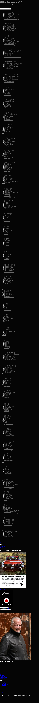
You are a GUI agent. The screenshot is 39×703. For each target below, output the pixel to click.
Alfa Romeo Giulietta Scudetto (9, 122)
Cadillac (3, 183)
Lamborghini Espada (7, 325)
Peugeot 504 (6, 421)
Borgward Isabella (7, 182)
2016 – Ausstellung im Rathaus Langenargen (11, 513)
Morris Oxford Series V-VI (8, 149)
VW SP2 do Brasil (7, 496)
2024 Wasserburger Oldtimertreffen (9, 40)
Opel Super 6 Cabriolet (7, 418)
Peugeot (3, 420)
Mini (3, 377)
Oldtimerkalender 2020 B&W (9, 516)
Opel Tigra (6, 419)
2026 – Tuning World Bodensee (9, 27)
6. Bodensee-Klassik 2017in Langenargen (8, 70)
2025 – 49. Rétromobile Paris (8, 35)
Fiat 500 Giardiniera (7, 255)
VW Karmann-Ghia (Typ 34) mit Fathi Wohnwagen (12, 489)
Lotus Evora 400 (6, 337)
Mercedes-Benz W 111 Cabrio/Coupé (10, 364)
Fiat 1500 (5, 252)
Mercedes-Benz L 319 (7, 390)
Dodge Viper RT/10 (7, 205)
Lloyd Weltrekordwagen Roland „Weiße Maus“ (11, 181)
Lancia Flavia (6, 332)
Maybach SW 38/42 (7, 355)
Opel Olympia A (6, 414)
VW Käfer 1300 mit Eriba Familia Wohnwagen (11, 484)
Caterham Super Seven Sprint (9, 336)
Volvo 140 (5, 500)
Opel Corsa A (6, 399)
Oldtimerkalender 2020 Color (9, 517)
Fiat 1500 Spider (6, 245)
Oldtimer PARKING (7, 534)
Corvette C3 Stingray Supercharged (9, 197)
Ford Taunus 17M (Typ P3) (8, 263)
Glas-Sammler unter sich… (8, 84)
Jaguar (3, 302)
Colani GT (6, 90)
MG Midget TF (6, 374)
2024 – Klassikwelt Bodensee (9, 38)
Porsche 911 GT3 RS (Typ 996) (9, 435)
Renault (3, 452)
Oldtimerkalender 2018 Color (9, 521)
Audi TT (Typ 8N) (7, 139)
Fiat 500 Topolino (7, 256)
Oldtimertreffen (4, 22)
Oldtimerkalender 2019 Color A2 (9, 519)
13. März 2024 (2, 546)
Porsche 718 (6, 432)
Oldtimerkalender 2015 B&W (9, 527)
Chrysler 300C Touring (8, 207)
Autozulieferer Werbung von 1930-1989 (10, 531)
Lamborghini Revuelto (7, 329)
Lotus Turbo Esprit (7, 338)
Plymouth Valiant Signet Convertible (10, 206)
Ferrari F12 (6, 236)
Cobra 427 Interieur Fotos (8, 113)
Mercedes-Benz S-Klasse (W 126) (9, 371)
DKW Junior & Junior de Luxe (9, 144)
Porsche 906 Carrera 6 (7, 433)
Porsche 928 (6, 448)
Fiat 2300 (5, 253)
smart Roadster (6, 475)
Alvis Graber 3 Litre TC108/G (9, 127)
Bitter (3, 159)
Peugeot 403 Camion (7, 423)
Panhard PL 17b (6, 103)
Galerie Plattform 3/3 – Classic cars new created (11, 510)
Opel (3, 396)
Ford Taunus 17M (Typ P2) (8, 262)
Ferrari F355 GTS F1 (7, 237)
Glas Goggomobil (7, 287)
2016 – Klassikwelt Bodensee (9, 75)
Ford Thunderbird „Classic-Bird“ (9, 268)
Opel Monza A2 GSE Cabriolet (9, 406)
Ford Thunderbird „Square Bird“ (9, 269)
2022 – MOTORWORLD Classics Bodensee (11, 51)
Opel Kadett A (6, 401)
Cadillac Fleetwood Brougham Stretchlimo (11, 186)
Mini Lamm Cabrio (7, 379)
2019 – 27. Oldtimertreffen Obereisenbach (11, 56)
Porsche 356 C (6, 430)
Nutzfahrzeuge (4, 389)
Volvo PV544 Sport (7, 505)
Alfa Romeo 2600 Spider (8, 117)
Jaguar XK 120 (6, 314)
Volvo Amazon (6, 504)
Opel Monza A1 (6, 405)
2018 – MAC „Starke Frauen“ (9, 15)
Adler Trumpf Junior (7, 87)
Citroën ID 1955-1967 (7, 214)
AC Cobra (3, 111)
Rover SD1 (6, 464)
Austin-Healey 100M (7, 146)
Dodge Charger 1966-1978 (8, 201)
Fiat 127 (5, 244)
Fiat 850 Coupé (6, 257)
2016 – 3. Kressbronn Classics (9, 72)
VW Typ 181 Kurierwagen (8, 495)
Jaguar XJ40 (6, 305)
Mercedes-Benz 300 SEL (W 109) (9, 367)
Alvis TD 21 (6, 129)
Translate (7, 608)
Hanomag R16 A (7, 291)
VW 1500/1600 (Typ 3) (8, 488)
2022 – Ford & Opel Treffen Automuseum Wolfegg (12, 50)
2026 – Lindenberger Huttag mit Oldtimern (11, 28)
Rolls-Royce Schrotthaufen (8, 460)
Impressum (4, 540)
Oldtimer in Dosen (7, 533)
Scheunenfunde (4, 80)
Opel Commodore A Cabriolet (9, 398)
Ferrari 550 (6, 233)
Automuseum (4, 11)
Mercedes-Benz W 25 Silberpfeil (9, 353)
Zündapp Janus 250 (7, 110)
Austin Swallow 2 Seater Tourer (9, 318)
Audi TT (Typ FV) (7, 140)
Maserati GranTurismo (7, 343)
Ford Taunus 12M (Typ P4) (8, 267)
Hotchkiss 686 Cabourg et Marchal (9, 294)
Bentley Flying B (7, 158)
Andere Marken (4, 86)
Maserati (3, 340)
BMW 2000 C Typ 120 (8, 167)
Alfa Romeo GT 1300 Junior (8, 120)
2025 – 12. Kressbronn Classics (9, 30)
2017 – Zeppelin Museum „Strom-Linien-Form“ (12, 18)
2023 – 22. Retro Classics (8, 46)
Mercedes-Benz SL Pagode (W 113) (10, 366)
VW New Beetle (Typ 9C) (8, 498)
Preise (3, 537)
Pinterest (3, 693)
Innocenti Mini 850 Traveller (8, 300)
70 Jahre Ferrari (6, 228)
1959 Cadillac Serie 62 (7, 184)
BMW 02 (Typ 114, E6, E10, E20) (9, 168)
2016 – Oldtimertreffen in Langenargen (10, 77)
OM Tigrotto (6, 391)
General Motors (4, 274)
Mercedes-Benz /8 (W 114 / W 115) (9, 368)
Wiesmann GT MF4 (7, 507)
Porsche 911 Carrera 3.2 (8, 434)
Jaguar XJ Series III (7, 307)
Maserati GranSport (7, 342)
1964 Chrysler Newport (8, 199)
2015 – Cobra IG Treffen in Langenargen (10, 114)
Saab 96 (5, 468)
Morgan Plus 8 (6, 382)
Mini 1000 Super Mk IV (8, 378)
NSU (3, 384)
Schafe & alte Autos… (7, 83)
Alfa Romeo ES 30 (7, 119)
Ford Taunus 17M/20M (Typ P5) (9, 264)
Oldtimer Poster (4, 530)
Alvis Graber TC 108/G (8, 128)
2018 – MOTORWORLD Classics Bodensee (11, 64)
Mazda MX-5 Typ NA (7, 98)
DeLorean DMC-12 (7, 92)
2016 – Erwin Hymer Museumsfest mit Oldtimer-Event (13, 74)
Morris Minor (6, 154)
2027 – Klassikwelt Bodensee (9, 23)
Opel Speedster (6, 410)
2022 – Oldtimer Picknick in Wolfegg (10, 48)
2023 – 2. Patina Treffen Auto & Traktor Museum (12, 41)
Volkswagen (4, 480)
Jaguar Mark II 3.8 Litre (8, 312)
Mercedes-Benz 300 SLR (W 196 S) (10, 358)
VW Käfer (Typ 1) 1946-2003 (9, 482)
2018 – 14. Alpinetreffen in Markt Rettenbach (11, 66)
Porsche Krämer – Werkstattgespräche (10, 440)
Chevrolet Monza (7, 193)
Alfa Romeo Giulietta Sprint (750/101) (10, 123)
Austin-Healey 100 (7, 152)
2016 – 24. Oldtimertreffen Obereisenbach (11, 73)
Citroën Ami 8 (6, 211)
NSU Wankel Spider (7, 388)
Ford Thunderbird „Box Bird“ (9, 271)
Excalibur (3, 225)
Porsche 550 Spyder (7, 431)
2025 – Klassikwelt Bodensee (9, 32)
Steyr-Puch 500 (6, 250)
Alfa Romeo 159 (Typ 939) (8, 116)
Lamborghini (4, 323)
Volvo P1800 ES (6, 502)
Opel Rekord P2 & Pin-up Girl (9, 416)
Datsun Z (5, 222)
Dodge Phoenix (6, 204)
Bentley (3, 155)
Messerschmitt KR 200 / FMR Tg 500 (10, 100)
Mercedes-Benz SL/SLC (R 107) (9, 370)
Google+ (3, 692)
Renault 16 (6, 453)
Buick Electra (6, 277)
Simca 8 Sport (6, 471)
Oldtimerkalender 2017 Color (9, 523)
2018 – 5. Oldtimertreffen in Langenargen (10, 65)
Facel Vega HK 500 (7, 93)
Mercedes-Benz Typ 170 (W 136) (9, 352)
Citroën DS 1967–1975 (8, 213)
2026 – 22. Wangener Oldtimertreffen (10, 26)
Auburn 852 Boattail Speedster (9, 88)
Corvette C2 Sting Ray (7, 195)
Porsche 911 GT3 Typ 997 (8, 436)
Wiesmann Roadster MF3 (8, 508)
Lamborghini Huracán (7, 327)
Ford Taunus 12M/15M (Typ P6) (9, 265)
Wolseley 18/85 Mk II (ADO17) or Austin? (11, 150)
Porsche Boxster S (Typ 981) (8, 449)
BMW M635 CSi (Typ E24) (8, 169)
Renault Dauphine (7, 458)
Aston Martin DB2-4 (7, 131)
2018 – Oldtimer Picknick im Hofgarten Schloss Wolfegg (13, 63)
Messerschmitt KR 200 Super (9, 101)
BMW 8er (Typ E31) (7, 174)
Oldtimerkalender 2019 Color (9, 518)
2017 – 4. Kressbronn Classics (9, 67)
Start (3, 10)
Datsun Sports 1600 (7, 221)
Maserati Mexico (6, 345)
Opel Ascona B (6, 397)
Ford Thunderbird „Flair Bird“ (9, 270)
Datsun (3, 220)
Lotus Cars (4, 335)
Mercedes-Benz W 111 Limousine (9, 363)
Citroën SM (6, 215)
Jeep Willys (4, 319)
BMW (3, 160)
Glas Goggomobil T (7, 288)
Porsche (3, 427)
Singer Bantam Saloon (7, 107)
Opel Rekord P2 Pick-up (8, 409)
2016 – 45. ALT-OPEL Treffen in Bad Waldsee (11, 76)
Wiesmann (3, 506)
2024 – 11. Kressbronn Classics (9, 37)
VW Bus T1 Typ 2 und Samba (9, 485)
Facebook (3, 690)
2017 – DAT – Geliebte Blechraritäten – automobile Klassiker (10, 512)
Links (3, 529)
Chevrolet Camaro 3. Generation (9, 189)
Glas (3, 284)
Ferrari (3, 227)
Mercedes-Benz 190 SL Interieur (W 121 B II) (11, 360)
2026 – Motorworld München (9, 12)
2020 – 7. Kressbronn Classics (9, 54)
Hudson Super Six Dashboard (9, 297)
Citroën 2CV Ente (7, 216)
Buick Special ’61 (7, 279)
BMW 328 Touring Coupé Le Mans (10, 162)
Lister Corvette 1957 (7, 95)
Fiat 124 (5, 243)
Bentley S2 (6, 156)
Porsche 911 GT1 (7, 443)
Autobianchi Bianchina (7, 242)
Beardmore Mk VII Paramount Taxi (10, 89)
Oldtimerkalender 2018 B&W (9, 522)
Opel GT (5, 412)
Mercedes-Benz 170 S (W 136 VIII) (10, 351)
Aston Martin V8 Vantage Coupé (9, 132)
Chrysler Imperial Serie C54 (8, 200)
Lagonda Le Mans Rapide (8, 322)
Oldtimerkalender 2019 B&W (9, 520)
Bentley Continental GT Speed (9, 157)
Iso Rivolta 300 (6, 94)
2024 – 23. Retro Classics (8, 39)
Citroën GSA (6, 218)
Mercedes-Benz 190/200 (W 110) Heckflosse (11, 365)
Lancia (3, 330)
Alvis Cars (3, 125)
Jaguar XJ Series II (7, 308)
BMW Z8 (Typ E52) (7, 175)
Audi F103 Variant (7, 136)
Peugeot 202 (6, 426)
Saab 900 (5, 466)
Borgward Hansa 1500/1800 (8, 178)
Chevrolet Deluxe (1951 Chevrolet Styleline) (11, 192)
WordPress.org (4, 685)
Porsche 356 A (6, 428)
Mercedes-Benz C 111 (7, 369)
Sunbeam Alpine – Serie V (8, 108)
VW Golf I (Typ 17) (7, 491)
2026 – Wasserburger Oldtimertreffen (10, 29)
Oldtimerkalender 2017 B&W (9, 524)
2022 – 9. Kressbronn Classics (9, 47)
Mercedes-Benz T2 (7, 394)
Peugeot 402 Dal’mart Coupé (8, 424)
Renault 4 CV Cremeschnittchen (9, 455)
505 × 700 (1, 547)
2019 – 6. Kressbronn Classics (9, 55)
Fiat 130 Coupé (6, 251)
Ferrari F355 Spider (7, 238)
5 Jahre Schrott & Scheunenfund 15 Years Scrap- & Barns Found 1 (9, 82)
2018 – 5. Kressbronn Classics (9, 62)
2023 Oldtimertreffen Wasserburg (9, 45)
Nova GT (5, 102)
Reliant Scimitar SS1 (7, 105)
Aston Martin (4, 130)
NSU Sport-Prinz (7, 386)
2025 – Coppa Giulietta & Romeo (9, 34)
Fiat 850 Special (6, 258)
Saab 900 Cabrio (6, 469)
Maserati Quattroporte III (8, 346)
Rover (3, 462)
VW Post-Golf (6, 493)
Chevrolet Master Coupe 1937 (9, 191)
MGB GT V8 (6, 376)
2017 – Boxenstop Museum (8, 16)
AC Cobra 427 (6, 112)
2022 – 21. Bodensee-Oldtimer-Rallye (10, 49)
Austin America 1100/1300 (8, 151)
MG (2, 373)
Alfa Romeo (4, 115)
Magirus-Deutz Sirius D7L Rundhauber (10, 392)
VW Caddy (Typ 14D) (7, 492)
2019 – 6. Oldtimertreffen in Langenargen (10, 60)
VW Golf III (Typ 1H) (7, 494)
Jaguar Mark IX (6, 316)
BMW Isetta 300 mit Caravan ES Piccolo (10, 164)
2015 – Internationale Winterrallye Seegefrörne (11, 79)
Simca (3, 470)
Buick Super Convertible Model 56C (10, 280)
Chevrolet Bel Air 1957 (8, 188)
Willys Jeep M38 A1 (7, 320)
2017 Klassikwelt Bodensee (8, 68)
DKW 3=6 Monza (7, 142)
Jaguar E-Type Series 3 (7, 310)
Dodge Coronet (6, 202)
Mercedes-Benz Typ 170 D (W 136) (10, 356)
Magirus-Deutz (4, 339)
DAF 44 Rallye (6, 91)
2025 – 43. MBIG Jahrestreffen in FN (10, 31)
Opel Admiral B (6, 411)
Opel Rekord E (6, 408)
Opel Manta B (6, 404)
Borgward (3, 177)
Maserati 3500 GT (7, 341)
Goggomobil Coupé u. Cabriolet (9, 285)
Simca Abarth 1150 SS (7, 472)
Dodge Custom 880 (7, 203)
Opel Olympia (6, 413)
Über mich (3, 538)
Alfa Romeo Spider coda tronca (9, 124)
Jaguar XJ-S (6, 306)
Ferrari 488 (6, 232)
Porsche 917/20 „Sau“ (7, 446)
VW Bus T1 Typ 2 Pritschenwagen (9, 486)
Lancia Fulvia (6, 333)
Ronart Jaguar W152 (7, 106)
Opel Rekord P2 (6, 415)
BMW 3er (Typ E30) (7, 170)
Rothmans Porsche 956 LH (8, 451)
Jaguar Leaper (6, 315)
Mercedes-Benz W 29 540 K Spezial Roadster (11, 354)
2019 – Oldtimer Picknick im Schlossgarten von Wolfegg (13, 57)
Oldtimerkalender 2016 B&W (9, 526)
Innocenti (3, 299)
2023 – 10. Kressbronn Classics (9, 42)
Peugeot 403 (6, 422)
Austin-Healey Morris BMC (6, 145)
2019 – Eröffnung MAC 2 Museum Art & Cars (11, 14)
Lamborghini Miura (7, 328)
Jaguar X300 (6, 304)
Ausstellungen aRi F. (5, 509)
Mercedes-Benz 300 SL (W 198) (9, 357)
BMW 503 (6, 161)
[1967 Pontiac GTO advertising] (13, 587)
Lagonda (3, 321)
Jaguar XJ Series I (7, 309)
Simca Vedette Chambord (8, 473)
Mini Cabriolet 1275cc (7, 380)
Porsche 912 (6, 444)
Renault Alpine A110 (7, 456)
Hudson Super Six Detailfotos (9, 298)
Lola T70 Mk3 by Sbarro (8, 97)
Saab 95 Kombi (6, 467)
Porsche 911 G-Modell (7, 442)
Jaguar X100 (6, 303)
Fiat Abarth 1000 (6, 247)
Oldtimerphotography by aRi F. (11, 2)
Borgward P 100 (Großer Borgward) (10, 179)
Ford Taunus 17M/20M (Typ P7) (9, 266)
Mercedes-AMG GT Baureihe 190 (9, 350)
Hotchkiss (3, 292)
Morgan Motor (4, 381)
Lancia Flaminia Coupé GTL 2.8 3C (10, 331)
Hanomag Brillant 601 (7, 290)
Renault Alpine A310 (7, 457)
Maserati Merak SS (7, 344)
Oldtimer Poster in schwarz (8, 536)
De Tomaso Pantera (7, 224)
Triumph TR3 (6, 479)
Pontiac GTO (6, 283)
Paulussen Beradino (7, 104)
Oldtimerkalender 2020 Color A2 (9, 515)
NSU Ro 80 (6, 385)
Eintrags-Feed (4, 683)
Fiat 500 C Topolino (7, 254)
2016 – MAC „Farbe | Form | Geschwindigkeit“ (11, 19)
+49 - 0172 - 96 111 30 (3, 678)
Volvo (3, 499)
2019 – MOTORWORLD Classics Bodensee (11, 61)
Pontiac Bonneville (7, 281)
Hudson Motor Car (5, 295)
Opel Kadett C (6, 403)
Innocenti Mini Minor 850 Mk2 (9, 301)
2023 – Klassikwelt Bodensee (9, 44)
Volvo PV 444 (6, 503)
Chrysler (3, 198)
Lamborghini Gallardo (7, 326)
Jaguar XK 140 (6, 313)
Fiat (2, 241)
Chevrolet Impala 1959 (7, 190)
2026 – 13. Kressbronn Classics (9, 24)
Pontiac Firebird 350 (7, 282)
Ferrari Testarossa (7, 240)
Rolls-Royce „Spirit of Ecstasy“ (9, 461)
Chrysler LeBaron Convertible (9, 208)
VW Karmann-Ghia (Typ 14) (8, 490)
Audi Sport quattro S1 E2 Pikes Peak (10, 138)
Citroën (3, 209)
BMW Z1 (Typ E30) (7, 171)
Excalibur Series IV (7, 226)
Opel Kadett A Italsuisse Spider (9, 402)
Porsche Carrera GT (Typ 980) (9, 450)
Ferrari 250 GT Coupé (7, 229)
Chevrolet (3, 187)
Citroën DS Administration (8, 212)
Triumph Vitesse (6, 477)
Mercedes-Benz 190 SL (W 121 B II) (10, 359)
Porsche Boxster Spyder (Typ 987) (9, 439)
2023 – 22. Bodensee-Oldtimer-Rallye (10, 43)
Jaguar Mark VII (6, 317)
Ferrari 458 (6, 231)
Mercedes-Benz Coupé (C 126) (9, 372)
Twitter (3, 691)
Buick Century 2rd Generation (9, 276)
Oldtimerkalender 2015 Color (9, 528)
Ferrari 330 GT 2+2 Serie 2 (8, 230)
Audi (3, 133)
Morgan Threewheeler (7, 383)
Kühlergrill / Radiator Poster (8, 532)
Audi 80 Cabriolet (7, 135)
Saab (3, 465)
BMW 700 (6, 166)
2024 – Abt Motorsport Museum (9, 13)
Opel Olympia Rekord (7, 407)
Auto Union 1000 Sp (7, 143)
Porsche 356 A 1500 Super (8, 429)
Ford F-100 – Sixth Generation (9, 272)
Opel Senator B (6, 417)
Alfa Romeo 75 (6, 118)
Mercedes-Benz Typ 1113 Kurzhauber (10, 393)
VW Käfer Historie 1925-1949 (9, 481)
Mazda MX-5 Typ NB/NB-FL (9, 99)
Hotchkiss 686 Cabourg (8, 293)
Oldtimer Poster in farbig (8, 535)
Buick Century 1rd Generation (9, 275)
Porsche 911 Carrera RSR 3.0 (9, 441)
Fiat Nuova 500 (6, 259)
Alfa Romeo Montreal (7, 121)
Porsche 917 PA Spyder (8, 445)
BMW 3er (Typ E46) (7, 173)
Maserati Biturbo (6, 348)
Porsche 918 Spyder (7, 447)
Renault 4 (5, 454)
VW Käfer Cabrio (7, 483)
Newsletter (3, 21)
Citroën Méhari (6, 217)
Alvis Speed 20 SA (7, 126)
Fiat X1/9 (5, 249)
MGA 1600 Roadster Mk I (8, 375)
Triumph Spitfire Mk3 (7, 478)
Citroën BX (6, 219)
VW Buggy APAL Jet (7, 497)
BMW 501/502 (6, 165)
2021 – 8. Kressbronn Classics (9, 53)
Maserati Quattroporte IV (8, 347)
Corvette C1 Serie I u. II (8, 194)
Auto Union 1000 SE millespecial (9, 141)
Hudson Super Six (7, 296)
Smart (3, 474)
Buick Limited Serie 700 (8, 278)
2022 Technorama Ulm (7, 52)
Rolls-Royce (4, 459)
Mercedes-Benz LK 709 (8, 395)
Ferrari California (7, 235)
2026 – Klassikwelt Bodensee (9, 25)
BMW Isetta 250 (6, 163)
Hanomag (3, 289)
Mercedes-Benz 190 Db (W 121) (9, 361)
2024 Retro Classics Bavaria (8, 36)
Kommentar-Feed (5, 684)
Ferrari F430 (6, 239)
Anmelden (3, 682)
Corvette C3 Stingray (7, 196)
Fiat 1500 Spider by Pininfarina (9, 246)
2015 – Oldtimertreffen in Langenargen (10, 78)
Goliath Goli (6, 180)
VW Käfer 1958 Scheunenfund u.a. (9, 85)
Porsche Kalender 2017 (8, 525)
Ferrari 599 (6, 234)
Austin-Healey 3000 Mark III (8, 153)
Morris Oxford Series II (8, 148)
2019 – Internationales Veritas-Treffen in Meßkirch (12, 59)
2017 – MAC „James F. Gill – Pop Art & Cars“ (11, 17)
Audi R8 (5, 137)
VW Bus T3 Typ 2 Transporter (9, 487)
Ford (3, 260)
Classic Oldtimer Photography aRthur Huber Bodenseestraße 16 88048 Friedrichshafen (5, 676)
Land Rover (4, 334)
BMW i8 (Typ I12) (7, 176)
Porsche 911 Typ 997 (7, 437)
